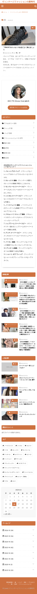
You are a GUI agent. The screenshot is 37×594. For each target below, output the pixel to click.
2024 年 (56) (8, 542)
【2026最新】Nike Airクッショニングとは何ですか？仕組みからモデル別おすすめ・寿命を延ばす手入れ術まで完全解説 (27, 299)
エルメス (28, 445)
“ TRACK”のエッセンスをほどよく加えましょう (18, 49)
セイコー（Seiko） (22, 476)
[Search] (35, 6)
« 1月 (5, 514)
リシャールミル (28, 472)
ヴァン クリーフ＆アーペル (11, 467)
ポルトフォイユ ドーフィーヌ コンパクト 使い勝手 (27, 379)
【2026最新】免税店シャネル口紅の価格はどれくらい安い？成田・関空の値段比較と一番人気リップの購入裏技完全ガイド (27, 330)
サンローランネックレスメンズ (27, 415)
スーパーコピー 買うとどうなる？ (26, 366)
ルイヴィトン (18, 454)
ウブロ (6, 481)
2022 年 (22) (8, 553)
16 (14, 504)
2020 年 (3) (8, 564)
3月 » (9, 514)
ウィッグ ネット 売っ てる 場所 (27, 391)
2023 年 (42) (8, 547)
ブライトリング (8, 476)
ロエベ (14, 481)
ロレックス (15, 450)
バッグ (8, 133)
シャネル (19, 445)
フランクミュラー (9, 463)
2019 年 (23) (8, 570)
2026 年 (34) (8, 530)
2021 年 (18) (8, 559)
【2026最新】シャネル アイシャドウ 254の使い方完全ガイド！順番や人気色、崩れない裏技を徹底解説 (27, 285)
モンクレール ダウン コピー (12, 472)
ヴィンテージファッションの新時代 (18, 2)
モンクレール (26, 450)
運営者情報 (9, 582)
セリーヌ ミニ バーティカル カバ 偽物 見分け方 (27, 403)
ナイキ (6, 450)
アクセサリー (10, 123)
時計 (7, 143)
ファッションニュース (13, 138)
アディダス (19, 459)
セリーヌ (28, 454)
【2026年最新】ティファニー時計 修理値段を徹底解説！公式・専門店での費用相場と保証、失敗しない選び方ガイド (27, 315)
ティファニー (8, 459)
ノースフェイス (8, 445)
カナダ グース (22, 463)
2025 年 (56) (8, 536)
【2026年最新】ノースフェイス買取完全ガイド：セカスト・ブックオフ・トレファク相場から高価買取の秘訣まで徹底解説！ (27, 346)
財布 (7, 153)
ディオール (7, 454)
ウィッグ (8, 128)
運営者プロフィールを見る (18, 107)
